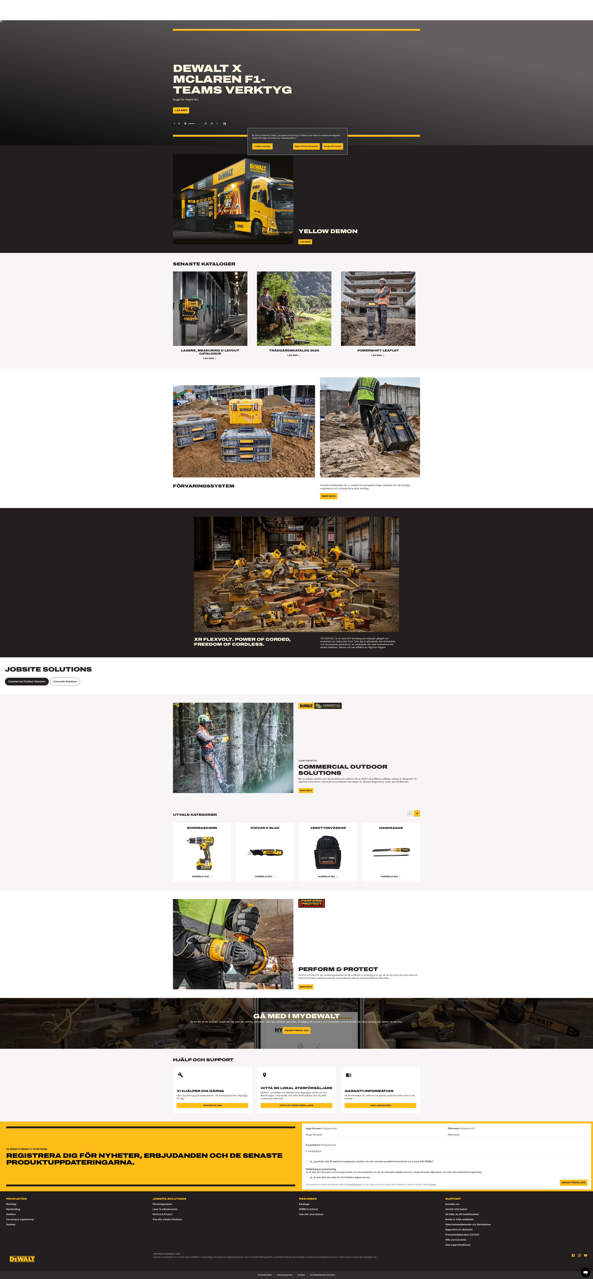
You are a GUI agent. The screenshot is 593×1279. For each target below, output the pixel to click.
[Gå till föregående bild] (410, 813)
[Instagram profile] (579, 1255)
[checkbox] (307, 1161)
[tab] (27, 681)
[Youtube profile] (585, 1255)
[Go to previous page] (174, 123)
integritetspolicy (354, 1184)
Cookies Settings (262, 146)
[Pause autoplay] (225, 123)
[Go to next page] (217, 123)
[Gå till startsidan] (22, 1259)
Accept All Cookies (332, 146)
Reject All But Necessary (306, 146)
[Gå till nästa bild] (417, 813)
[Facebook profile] (573, 1255)
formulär (432, 1184)
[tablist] (296, 681)
